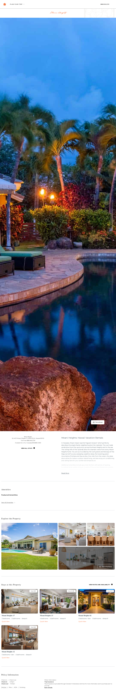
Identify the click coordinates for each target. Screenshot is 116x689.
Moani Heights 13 (46, 615)
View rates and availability (99, 584)
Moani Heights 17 (8, 615)
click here (82, 684)
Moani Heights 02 (84, 615)
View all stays (26, 448)
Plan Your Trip (16, 4)
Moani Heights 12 (8, 651)
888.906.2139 (104, 4)
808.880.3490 (36, 443)
